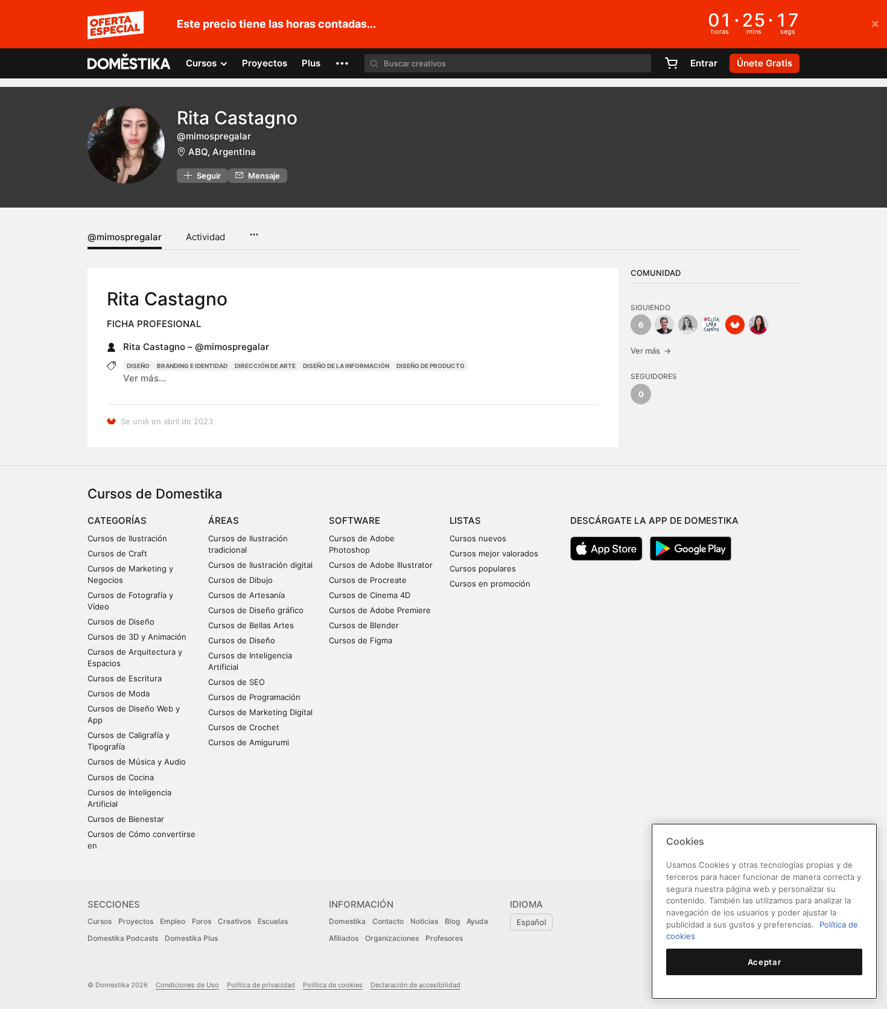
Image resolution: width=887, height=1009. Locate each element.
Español (531, 922)
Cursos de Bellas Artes (251, 625)
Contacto (388, 921)
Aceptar (764, 962)
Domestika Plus (191, 938)
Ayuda (477, 921)
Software (354, 520)
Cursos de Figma (360, 640)
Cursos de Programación (254, 697)
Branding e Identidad (192, 365)
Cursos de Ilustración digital (260, 565)
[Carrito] (671, 63)
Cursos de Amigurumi (248, 742)
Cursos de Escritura (124, 678)
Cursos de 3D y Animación (136, 636)
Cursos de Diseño (120, 621)
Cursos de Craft (117, 553)
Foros (201, 921)
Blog (452, 921)
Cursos (99, 921)
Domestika (347, 921)
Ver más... (144, 378)
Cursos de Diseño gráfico (256, 610)
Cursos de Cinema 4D (369, 595)
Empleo (172, 921)
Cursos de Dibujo (240, 580)
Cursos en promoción (490, 583)
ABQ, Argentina (222, 152)
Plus (311, 63)
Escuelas (273, 921)
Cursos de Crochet (243, 727)
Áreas (223, 520)
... (253, 230)
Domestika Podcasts (122, 938)
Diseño (138, 365)
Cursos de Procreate (368, 580)
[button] (342, 63)
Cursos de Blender (364, 625)
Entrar (703, 63)
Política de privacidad (261, 985)
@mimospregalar (124, 237)
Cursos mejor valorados (494, 553)
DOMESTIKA (129, 63)
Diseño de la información (346, 365)
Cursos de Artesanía (246, 595)
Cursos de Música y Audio (136, 761)
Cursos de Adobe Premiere (380, 610)
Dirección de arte (265, 365)
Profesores (444, 938)
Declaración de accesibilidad (415, 985)
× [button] (875, 23)
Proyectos (264, 63)
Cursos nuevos (478, 538)
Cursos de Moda (118, 693)
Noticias (424, 921)
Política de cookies (333, 985)
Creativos (234, 921)
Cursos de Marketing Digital (260, 712)
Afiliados (343, 938)
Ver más (651, 350)
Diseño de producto (430, 365)
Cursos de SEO (236, 682)
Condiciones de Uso (187, 985)
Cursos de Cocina (120, 777)
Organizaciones (392, 938)
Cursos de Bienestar (125, 819)
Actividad (205, 237)
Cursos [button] (202, 63)
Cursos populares (483, 568)
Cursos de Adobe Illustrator (381, 565)
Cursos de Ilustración (127, 538)
